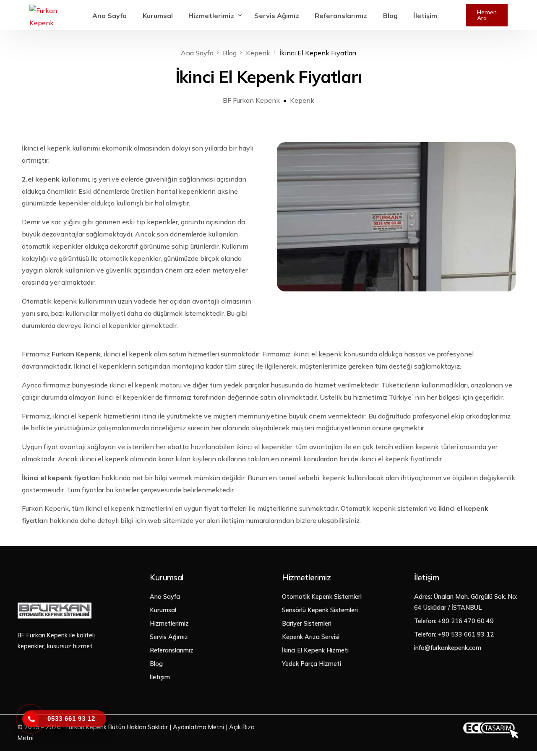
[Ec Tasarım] (490, 737)
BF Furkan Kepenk (251, 100)
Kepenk (302, 100)
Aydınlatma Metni (198, 727)
